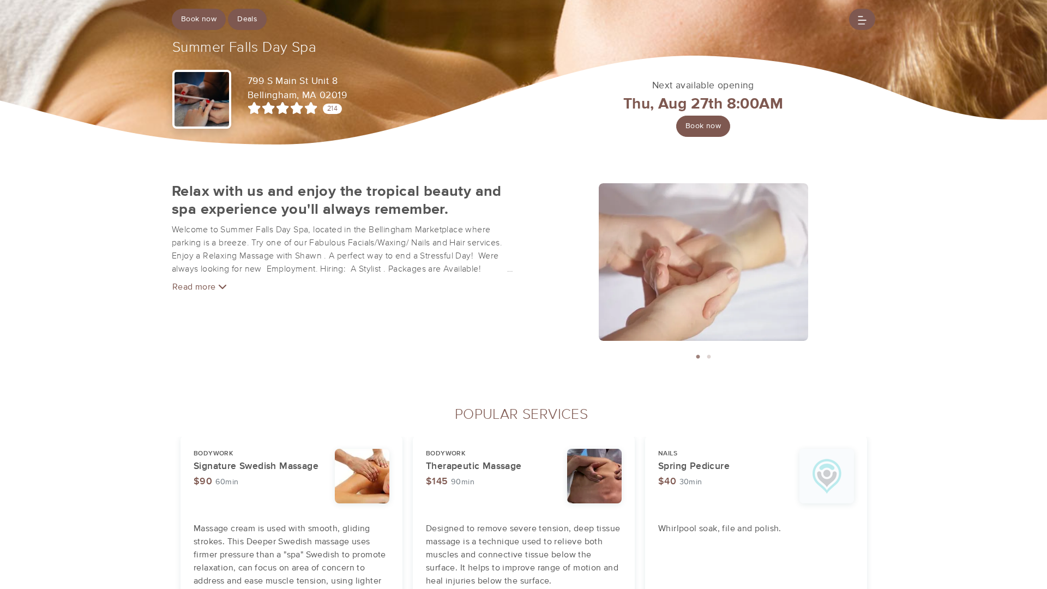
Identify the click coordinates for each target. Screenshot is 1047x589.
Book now (198, 19)
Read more (195, 287)
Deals (247, 19)
